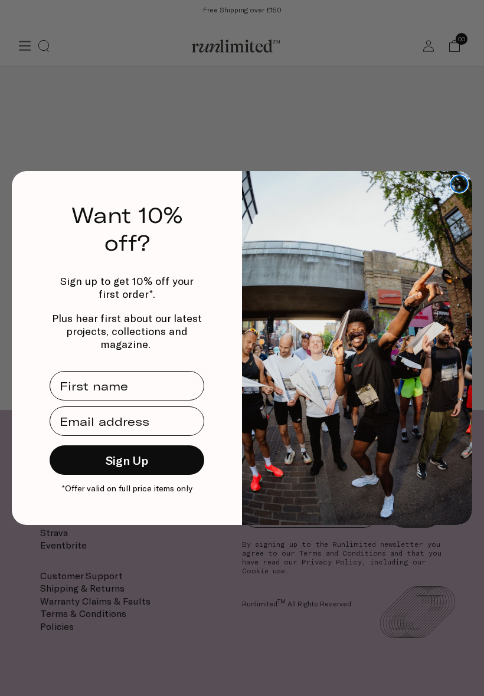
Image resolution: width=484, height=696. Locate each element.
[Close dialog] (459, 184)
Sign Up (127, 460)
